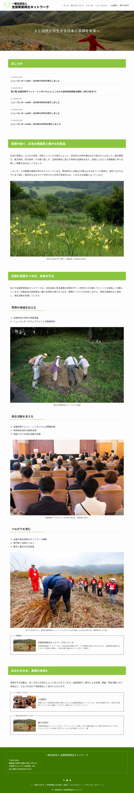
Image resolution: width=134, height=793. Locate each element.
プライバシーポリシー (93, 785)
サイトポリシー (76, 785)
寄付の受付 (43, 722)
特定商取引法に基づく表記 (57, 785)
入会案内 (42, 699)
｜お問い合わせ (38, 785)
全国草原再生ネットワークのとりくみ (56, 642)
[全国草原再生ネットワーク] (26, 5)
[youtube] (67, 780)
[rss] (70, 780)
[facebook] (64, 780)
